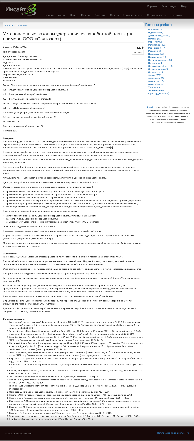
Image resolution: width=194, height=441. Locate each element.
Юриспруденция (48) (158, 93)
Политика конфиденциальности (173, 432)
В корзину (138, 52)
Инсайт (150, 107)
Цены (73, 15)
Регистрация (169, 6)
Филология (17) (156, 81)
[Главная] (21, 10)
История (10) (154, 38)
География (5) (155, 29)
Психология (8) (155, 62)
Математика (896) (157, 44)
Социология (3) (156, 71)
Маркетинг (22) (155, 41)
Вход (184, 6)
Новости (49, 15)
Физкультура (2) (156, 78)
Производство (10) (157, 56)
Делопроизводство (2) (159, 35)
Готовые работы (132, 15)
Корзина (152, 6)
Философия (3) (155, 84)
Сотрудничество (156, 15)
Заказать (100, 15)
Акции (61, 15)
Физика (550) (154, 75)
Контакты (176, 15)
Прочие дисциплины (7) (160, 59)
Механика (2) (154, 50)
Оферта (85, 15)
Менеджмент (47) (157, 47)
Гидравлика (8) (155, 32)
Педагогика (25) (156, 53)
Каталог (9, 25)
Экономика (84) (156, 90)
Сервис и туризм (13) (158, 68)
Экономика (21, 25)
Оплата (114, 15)
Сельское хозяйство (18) (160, 65)
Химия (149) (154, 87)
